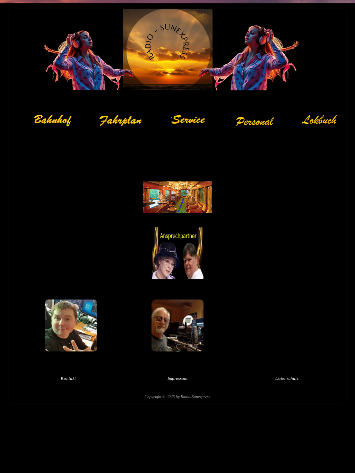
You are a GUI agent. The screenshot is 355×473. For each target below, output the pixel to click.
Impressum (177, 378)
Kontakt (68, 378)
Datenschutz (286, 378)
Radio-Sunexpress (195, 396)
